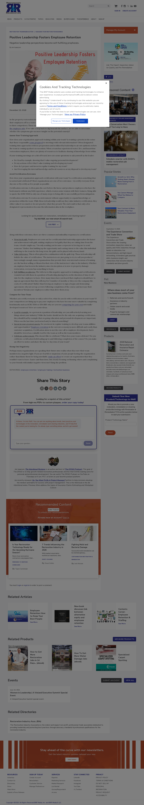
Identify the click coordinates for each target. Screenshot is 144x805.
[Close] (106, 83)
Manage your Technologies (61, 121)
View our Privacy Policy (75, 114)
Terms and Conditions (57, 106)
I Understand (80, 121)
